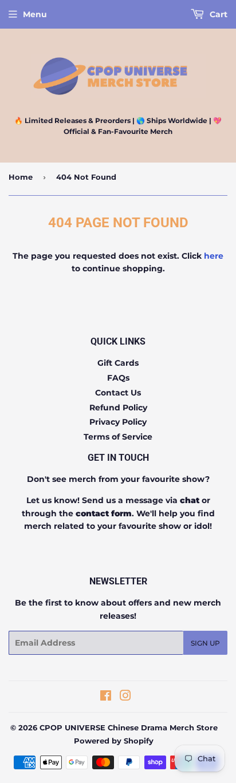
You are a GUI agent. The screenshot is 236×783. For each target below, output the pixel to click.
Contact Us (118, 392)
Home (21, 176)
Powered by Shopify (114, 740)
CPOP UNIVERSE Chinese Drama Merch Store (129, 727)
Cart (217, 14)
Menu (35, 14)
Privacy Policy (118, 422)
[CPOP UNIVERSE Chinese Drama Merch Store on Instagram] (125, 697)
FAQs (118, 378)
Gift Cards (118, 363)
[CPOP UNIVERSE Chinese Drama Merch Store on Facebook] (106, 697)
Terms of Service (118, 437)
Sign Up (205, 643)
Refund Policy (118, 407)
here (213, 256)
